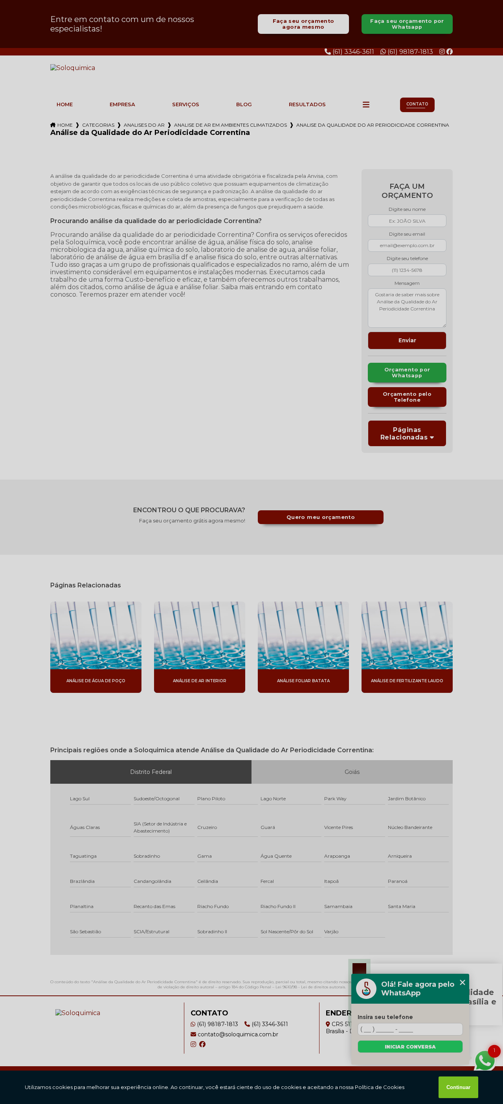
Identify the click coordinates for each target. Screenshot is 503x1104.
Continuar (458, 1087)
